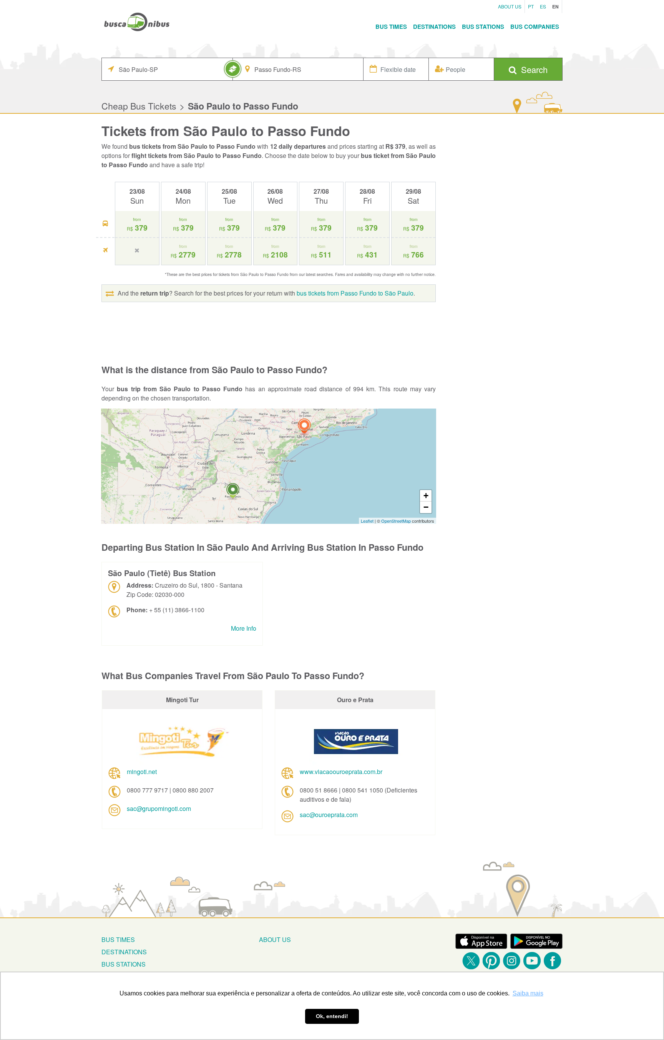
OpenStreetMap (396, 521)
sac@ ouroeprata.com (329, 814)
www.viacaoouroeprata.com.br (341, 771)
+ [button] (425, 495)
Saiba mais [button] (528, 993)
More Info (243, 628)
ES (543, 6)
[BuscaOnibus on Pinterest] (491, 960)
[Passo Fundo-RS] (232, 491)
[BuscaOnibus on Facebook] (552, 960)
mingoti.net (142, 771)
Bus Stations (483, 26)
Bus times (118, 939)
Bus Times (391, 26)
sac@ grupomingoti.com (159, 808)
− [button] (425, 507)
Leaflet (367, 521)
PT (531, 6)
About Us (509, 6)
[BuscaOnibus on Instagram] (511, 960)
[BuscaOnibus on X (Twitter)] (471, 960)
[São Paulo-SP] (304, 427)
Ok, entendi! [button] (332, 1016)
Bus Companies (534, 26)
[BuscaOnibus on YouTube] (532, 960)
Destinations (434, 26)
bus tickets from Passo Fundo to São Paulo (355, 293)
